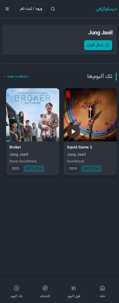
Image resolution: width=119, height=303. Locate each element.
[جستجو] (53, 9)
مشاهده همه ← (15, 76)
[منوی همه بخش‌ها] (7, 9)
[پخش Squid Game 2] (73, 131)
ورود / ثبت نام (31, 9)
